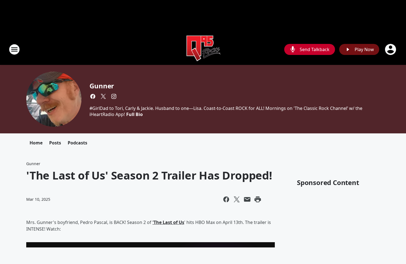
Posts (55, 143)
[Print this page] (258, 199)
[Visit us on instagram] (113, 96)
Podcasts (77, 143)
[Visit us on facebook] (92, 96)
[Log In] (391, 49)
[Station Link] (203, 49)
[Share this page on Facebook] (226, 199)
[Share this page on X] (237, 199)
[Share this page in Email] (247, 199)
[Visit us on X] (103, 96)
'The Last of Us (168, 222)
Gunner (101, 85)
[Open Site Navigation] (14, 49)
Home (36, 143)
